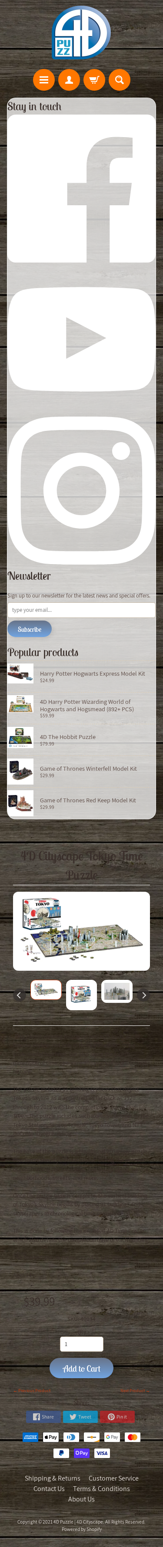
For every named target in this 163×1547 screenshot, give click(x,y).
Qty (81, 1332)
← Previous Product (31, 1390)
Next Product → (135, 1390)
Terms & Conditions (101, 1488)
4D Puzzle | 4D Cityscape (78, 1522)
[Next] (143, 995)
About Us (81, 1499)
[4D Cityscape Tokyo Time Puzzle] (46, 990)
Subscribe (29, 629)
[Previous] (19, 995)
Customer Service (114, 1478)
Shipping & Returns (52, 1478)
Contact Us (49, 1488)
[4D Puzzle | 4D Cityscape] (81, 32)
